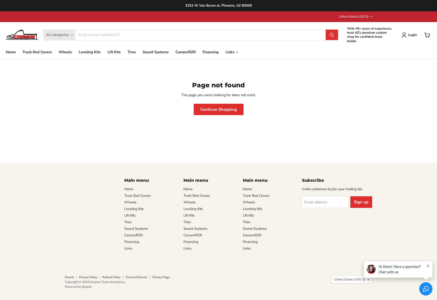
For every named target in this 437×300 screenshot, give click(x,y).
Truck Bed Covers (37, 52)
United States (353, 17)
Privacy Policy (88, 277)
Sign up (361, 202)
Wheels (65, 52)
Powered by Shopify (78, 287)
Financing (211, 52)
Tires (131, 52)
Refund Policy (111, 277)
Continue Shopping (218, 109)
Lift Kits (114, 52)
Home (11, 52)
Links (230, 52)
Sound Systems (156, 52)
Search (69, 277)
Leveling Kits (90, 52)
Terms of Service (136, 277)
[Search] (332, 35)
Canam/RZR (185, 52)
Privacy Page (161, 277)
